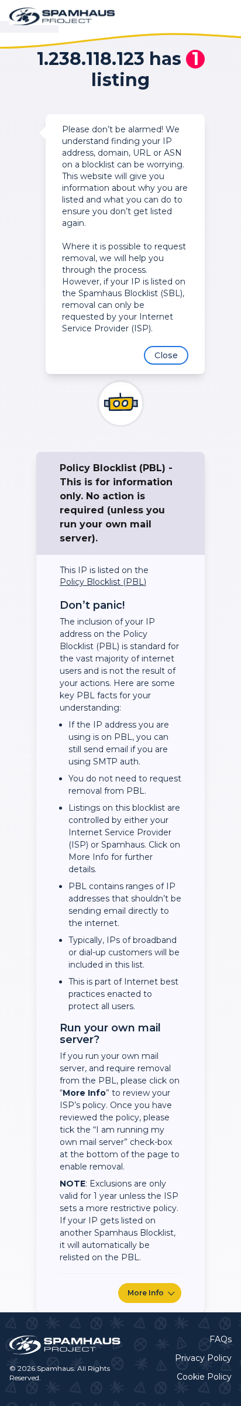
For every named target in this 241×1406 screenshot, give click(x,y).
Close (166, 355)
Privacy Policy (203, 1358)
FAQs (220, 1339)
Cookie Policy (204, 1376)
